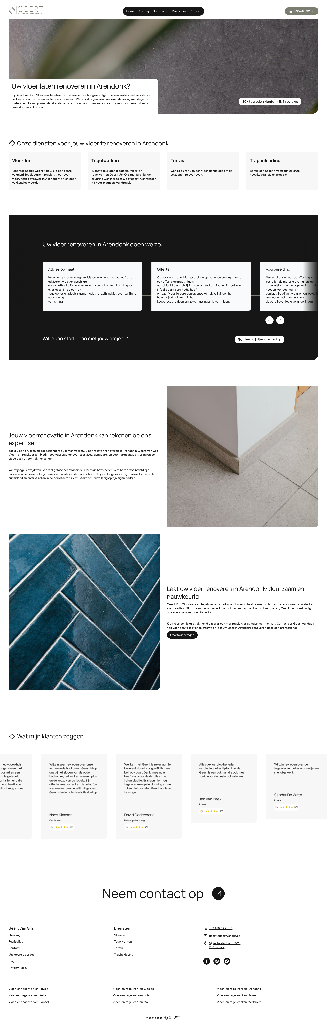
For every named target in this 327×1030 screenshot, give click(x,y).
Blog (11, 961)
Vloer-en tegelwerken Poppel (29, 1002)
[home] (26, 11)
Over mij (143, 11)
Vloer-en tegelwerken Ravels (28, 989)
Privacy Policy (18, 968)
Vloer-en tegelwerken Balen (132, 995)
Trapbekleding (123, 955)
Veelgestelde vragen (22, 955)
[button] (160, 11)
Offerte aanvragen (182, 635)
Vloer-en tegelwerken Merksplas (239, 1002)
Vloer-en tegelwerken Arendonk (239, 989)
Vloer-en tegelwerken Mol (131, 1002)
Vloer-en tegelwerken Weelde (133, 989)
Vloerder (120, 935)
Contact (195, 11)
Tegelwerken (123, 941)
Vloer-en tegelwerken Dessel (237, 995)
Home (130, 11)
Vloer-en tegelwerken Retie (27, 995)
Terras (118, 948)
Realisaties (179, 11)
